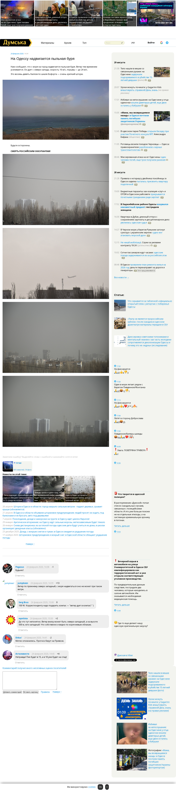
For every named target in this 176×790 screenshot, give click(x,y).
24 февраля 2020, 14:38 (37, 567)
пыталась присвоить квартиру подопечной (144, 183)
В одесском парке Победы (134, 131)
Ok (100, 786)
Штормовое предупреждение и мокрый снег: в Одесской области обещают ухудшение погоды (55, 536)
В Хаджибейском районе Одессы (139, 204)
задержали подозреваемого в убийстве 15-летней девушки (137, 77)
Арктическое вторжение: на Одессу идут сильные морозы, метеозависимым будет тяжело (59, 522)
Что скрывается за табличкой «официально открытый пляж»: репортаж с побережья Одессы (150, 304)
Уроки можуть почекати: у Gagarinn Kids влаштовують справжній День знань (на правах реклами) (159, 705)
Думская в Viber (125, 655)
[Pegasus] (7, 572)
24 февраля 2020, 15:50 (41, 618)
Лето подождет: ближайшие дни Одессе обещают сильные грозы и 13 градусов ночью (18, 498)
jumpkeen (23, 583)
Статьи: (119, 295)
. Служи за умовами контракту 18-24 (141, 244)
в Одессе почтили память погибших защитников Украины (135, 118)
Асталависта (22, 653)
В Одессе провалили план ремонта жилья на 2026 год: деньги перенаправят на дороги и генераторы (85, 21)
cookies (92, 786)
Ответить (20, 575)
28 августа (119, 172)
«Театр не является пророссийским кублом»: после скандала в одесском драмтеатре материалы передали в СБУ (148, 321)
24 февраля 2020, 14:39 (42, 583)
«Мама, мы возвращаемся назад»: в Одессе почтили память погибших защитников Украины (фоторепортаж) (159, 759)
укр (133, 42)
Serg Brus (23, 602)
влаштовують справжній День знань (139, 90)
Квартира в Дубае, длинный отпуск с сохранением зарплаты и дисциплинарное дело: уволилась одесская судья (51, 21)
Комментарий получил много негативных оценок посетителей (34, 668)
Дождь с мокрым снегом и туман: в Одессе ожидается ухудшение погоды (57, 531)
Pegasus (19, 567)
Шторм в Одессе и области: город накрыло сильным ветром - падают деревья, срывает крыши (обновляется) (52, 508)
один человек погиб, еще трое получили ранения (143, 158)
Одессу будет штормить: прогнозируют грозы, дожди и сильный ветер (78, 498)
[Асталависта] (7, 659)
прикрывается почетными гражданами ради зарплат (143, 195)
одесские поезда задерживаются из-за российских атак (144, 254)
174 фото (28, 470)
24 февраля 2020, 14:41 (35, 637)
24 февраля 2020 (17, 53)
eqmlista (23, 618)
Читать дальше (122, 525)
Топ (84, 43)
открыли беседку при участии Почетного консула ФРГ (145, 132)
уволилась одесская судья (134, 222)
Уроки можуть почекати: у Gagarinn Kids (141, 87)
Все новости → (121, 277)
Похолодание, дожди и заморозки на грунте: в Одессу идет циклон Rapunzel (50, 519)
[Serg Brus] (10, 607)
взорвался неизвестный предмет (144, 205)
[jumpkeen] (8, 583)
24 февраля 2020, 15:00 (42, 602)
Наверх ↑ (30, 544)
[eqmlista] (10, 624)
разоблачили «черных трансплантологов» (141, 148)
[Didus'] (7, 643)
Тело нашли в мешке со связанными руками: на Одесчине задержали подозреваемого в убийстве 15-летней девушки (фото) (159, 682)
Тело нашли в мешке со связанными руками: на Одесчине (132, 71)
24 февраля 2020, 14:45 (43, 653)
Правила (45, 692)
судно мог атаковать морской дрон (141, 234)
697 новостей (19, 470)
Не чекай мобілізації (131, 242)
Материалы (47, 43)
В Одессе (125, 264)
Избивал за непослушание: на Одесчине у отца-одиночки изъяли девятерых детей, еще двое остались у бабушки (158, 733)
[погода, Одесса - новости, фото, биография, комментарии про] (8, 471)
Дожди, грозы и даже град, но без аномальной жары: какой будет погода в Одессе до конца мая (48, 496)
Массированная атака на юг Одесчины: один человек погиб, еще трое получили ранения (17, 22)
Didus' (18, 637)
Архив (67, 43)
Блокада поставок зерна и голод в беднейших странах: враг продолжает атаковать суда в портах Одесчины (117, 21)
